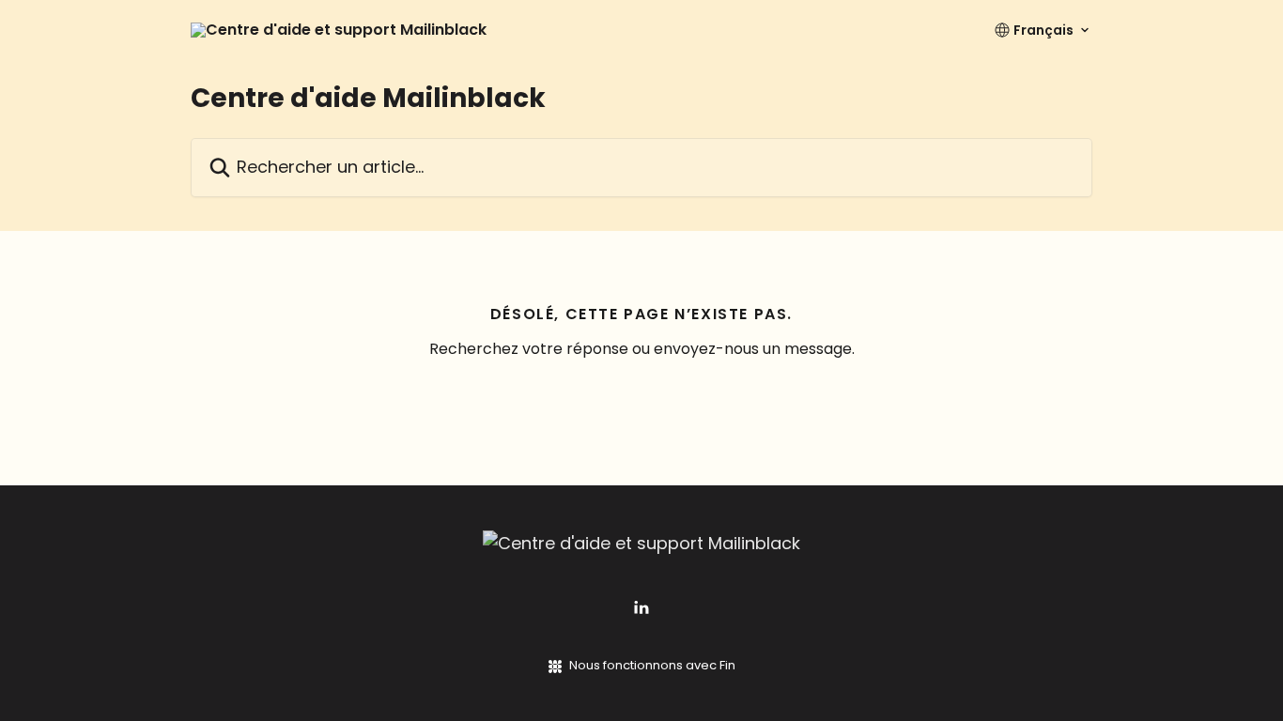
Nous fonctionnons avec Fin (652, 665)
